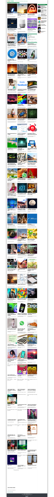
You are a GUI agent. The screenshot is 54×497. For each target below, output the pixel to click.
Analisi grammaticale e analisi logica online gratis (12, 375)
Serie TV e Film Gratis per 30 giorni (32, 194)
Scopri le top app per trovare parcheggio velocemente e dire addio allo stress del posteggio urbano (12, 167)
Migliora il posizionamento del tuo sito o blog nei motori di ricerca (22, 134)
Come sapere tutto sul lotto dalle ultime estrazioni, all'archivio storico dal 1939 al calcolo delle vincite (32, 347)
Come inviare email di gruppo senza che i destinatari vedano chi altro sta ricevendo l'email (12, 437)
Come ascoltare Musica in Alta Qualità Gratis (32, 405)
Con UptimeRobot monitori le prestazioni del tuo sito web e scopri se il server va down (32, 121)
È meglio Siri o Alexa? (22, 59)
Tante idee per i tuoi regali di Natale (31, 181)
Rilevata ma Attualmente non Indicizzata (21, 149)
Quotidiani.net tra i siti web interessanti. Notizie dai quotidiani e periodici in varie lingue (32, 332)
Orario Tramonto (31, 359)
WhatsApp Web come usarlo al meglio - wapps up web (21, 329)
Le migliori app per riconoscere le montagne (11, 179)
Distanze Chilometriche (12, 284)
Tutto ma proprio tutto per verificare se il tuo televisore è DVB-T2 (11, 77)
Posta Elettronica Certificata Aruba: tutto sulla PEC (22, 466)
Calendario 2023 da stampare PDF (31, 285)
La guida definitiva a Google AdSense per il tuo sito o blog (22, 422)
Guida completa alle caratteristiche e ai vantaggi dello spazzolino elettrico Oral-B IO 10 (22, 407)
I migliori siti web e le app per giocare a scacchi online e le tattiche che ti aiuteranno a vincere (22, 226)
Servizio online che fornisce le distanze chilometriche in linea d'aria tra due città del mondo (12, 287)
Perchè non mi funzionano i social (11, 224)
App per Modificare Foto (12, 239)
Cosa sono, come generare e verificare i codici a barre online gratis (22, 452)
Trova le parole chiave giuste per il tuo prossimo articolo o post (32, 29)
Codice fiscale (28, 495)
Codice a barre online (22, 450)
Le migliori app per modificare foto (11, 241)
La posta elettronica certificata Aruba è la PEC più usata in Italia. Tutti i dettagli (22, 468)
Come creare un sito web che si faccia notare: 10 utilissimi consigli (32, 149)
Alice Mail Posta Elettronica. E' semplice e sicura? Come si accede (12, 62)
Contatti (31, 494)
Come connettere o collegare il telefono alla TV (12, 390)
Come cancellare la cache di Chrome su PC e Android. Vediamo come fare (22, 301)
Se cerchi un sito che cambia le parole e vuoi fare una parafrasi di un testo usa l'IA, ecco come (12, 121)
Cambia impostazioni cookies (28, 494)
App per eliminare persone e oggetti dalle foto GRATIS (12, 329)
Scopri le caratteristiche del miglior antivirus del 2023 (32, 301)
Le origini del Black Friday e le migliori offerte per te (12, 420)
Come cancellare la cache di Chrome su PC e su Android (22, 299)
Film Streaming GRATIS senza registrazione (32, 90)
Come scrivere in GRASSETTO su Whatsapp (12, 345)
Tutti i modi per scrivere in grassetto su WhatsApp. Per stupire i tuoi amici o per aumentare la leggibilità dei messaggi (12, 347)
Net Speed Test (43, 28)
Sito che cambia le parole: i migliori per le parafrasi (12, 119)
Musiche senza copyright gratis (21, 105)
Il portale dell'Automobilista (31, 224)
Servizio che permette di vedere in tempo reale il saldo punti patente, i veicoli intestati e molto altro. (32, 226)
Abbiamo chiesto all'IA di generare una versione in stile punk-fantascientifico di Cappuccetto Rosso (32, 257)
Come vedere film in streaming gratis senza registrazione (31, 92)
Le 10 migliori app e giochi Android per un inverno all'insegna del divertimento (22, 257)
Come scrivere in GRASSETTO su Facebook (32, 44)
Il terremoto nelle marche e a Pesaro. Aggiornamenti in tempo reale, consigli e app (22, 166)
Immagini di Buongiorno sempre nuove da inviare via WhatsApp (22, 181)
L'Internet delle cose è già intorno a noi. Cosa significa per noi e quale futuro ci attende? (22, 196)
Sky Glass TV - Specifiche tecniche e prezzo (22, 436)
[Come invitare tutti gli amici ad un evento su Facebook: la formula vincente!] (39, 15)
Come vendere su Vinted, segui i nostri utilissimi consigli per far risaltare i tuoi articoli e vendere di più (12, 92)
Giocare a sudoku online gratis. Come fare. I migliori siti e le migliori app (21, 287)
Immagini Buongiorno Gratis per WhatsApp (21, 179)
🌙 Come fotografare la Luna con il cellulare (32, 209)
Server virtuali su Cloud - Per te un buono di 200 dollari (22, 44)
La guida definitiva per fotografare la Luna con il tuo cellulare (32, 211)
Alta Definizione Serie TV (12, 254)
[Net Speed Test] (39, 28)
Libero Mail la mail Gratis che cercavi (31, 14)
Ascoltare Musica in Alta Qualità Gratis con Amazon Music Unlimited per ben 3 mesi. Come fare (32, 407)
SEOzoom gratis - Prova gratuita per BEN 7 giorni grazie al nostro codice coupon (22, 136)
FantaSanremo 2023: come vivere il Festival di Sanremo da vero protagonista (12, 29)
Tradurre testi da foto (32, 465)
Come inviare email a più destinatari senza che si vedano (11, 436)
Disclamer (22, 494)
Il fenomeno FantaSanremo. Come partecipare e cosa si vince (12, 31)
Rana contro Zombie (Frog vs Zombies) (31, 239)
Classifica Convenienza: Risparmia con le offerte (32, 270)
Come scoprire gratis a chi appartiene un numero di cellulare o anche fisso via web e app (32, 453)
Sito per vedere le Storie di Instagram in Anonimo (12, 314)
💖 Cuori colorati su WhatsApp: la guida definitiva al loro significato (22, 360)
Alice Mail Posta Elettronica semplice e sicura (12, 60)
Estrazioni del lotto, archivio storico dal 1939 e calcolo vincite (32, 345)
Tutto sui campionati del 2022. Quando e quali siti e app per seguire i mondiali (32, 316)
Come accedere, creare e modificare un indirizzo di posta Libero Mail (32, 16)
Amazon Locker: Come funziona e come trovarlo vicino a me (22, 15)
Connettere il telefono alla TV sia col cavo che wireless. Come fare (12, 392)
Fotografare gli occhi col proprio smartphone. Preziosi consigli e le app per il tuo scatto (32, 392)
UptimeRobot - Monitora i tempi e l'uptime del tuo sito (32, 119)
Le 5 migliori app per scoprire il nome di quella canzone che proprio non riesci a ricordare (32, 107)
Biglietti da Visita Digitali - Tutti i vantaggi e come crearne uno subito (12, 407)
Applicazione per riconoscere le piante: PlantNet (22, 240)
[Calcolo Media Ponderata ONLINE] (39, 25)
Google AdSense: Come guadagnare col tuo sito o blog (22, 420)
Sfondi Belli (10, 104)
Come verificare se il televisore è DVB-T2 (11, 75)
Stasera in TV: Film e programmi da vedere (22, 209)
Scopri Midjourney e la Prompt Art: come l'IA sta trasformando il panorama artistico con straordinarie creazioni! (32, 423)
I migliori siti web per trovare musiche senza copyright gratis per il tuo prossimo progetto (22, 107)
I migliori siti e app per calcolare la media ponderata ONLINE (21, 347)
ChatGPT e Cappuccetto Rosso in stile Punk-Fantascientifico (31, 255)
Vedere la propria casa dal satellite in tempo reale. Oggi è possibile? (22, 77)
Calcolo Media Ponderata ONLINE (21, 345)
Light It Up (9, 465)
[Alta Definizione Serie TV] (39, 31)
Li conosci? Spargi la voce (20, 377)
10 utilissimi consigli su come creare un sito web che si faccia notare (32, 151)
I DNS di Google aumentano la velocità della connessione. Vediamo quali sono (31, 437)
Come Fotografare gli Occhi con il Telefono (32, 390)
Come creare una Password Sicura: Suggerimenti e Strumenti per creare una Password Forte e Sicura (12, 44)
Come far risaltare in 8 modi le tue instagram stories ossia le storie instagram (32, 136)
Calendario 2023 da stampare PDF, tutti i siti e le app (32, 287)
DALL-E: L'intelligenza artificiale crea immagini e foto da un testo (12, 299)
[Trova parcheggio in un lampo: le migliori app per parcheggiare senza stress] (39, 10)
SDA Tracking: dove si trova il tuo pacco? (32, 164)
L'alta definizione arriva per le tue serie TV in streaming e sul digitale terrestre (11, 257)
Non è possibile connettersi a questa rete (12, 210)
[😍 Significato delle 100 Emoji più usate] (39, 18)
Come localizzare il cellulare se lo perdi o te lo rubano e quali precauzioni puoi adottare (22, 121)
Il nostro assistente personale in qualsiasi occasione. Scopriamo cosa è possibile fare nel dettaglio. (22, 32)
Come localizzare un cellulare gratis (21, 119)
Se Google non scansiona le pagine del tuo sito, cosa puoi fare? (22, 151)
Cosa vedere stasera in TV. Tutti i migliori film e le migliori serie (22, 211)
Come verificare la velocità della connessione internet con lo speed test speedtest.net (12, 16)
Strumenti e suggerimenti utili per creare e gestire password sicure (12, 47)
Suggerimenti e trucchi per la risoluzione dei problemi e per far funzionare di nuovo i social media (12, 227)
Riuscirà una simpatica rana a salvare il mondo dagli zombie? (32, 241)
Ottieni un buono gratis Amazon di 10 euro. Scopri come (12, 136)
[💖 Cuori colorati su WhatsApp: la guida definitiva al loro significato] (39, 21)
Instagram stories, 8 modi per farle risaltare (32, 134)
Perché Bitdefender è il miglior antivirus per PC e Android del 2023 (32, 299)
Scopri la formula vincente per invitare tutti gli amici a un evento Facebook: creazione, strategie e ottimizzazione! (22, 92)
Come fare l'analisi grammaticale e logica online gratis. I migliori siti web (12, 377)
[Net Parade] (8, 1)
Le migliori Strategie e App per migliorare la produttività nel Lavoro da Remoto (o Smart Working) (12, 194)
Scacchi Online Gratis (22, 224)
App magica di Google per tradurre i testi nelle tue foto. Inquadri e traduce (32, 468)
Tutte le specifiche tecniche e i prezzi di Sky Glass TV (22, 438)
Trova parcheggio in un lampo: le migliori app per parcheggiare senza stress (12, 164)
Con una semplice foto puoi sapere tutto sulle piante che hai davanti (22, 242)
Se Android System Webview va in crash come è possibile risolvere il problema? (22, 316)
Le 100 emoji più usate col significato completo (32, 377)
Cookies (24, 494)
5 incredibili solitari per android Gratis (12, 149)
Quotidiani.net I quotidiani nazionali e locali (32, 329)
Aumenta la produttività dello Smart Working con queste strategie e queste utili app (12, 197)
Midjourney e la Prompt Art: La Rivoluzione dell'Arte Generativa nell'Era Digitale (32, 420)
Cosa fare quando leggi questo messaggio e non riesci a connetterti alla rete (12, 212)
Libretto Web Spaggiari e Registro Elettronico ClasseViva (21, 390)
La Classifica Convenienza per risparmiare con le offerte (32, 272)
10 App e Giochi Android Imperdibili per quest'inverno (22, 254)
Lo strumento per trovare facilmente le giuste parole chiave (32, 31)
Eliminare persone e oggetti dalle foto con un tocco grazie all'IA (12, 331)
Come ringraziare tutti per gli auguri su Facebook (12, 360)
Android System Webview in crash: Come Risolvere (22, 314)
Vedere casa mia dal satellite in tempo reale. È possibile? (22, 75)
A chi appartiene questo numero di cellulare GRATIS (32, 451)
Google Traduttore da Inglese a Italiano (12, 450)
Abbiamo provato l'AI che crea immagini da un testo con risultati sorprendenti (12, 301)
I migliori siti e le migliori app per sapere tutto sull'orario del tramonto (32, 362)
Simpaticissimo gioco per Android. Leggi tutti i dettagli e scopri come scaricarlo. (12, 468)
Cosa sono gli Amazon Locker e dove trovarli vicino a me (22, 17)
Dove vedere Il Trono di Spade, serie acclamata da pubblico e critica (32, 77)
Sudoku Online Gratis (22, 284)
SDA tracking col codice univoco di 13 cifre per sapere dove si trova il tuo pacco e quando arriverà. (32, 166)
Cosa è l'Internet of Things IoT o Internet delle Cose (22, 193)
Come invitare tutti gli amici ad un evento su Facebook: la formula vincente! (22, 90)
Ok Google (19, 28)
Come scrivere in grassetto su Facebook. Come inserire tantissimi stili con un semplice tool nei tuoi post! (32, 47)
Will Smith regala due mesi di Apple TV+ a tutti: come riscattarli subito (12, 270)
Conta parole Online (11, 487)
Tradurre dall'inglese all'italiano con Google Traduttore (11, 452)
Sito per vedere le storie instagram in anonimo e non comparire (12, 317)
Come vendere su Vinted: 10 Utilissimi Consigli (12, 90)
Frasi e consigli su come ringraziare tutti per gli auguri (12, 363)
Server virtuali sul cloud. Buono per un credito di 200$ (22, 46)
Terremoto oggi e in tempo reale (21, 164)
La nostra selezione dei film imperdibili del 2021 (22, 271)
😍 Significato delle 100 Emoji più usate (32, 375)
